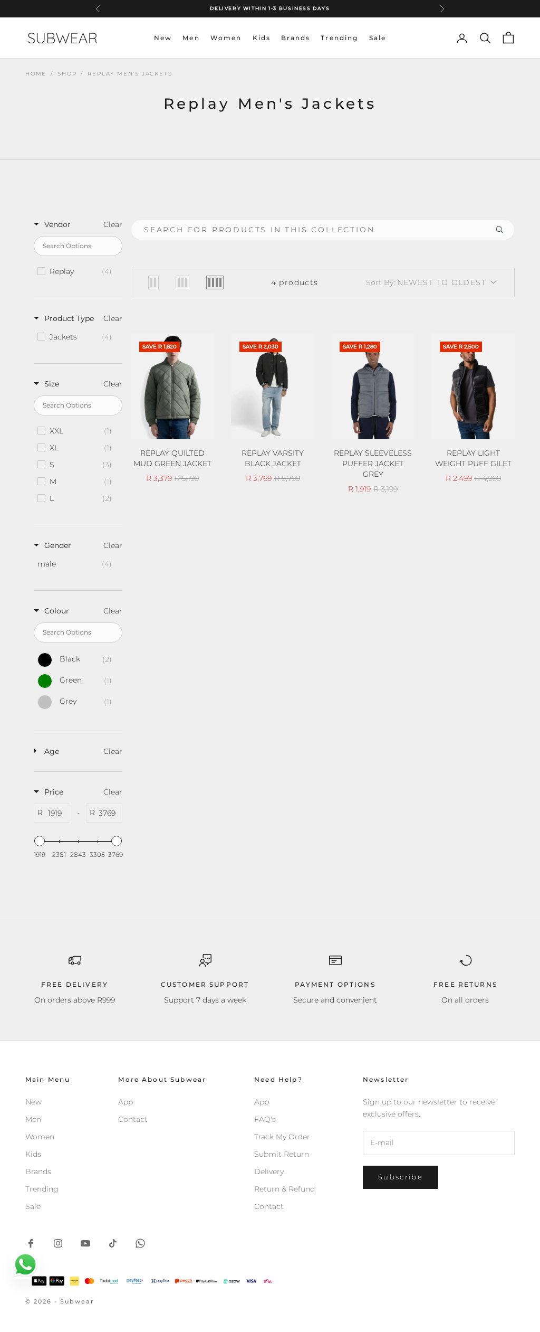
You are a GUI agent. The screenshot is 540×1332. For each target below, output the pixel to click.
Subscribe (400, 1177)
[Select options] (199, 429)
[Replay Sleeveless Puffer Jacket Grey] (372, 386)
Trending (339, 38)
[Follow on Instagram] (58, 1243)
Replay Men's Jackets (130, 73)
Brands (295, 38)
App (125, 1102)
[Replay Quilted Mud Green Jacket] (172, 386)
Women (226, 38)
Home (35, 73)
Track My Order (282, 1136)
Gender (57, 545)
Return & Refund (284, 1189)
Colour (56, 611)
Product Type (69, 318)
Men (190, 38)
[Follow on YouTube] (85, 1243)
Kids (262, 38)
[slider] (39, 841)
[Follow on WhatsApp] (140, 1243)
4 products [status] (295, 282)
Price (53, 792)
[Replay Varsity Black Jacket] (272, 386)
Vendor (57, 224)
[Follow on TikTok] (113, 1243)
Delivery (269, 1171)
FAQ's (265, 1119)
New (163, 38)
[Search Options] (504, 229)
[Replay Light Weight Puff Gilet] (473, 386)
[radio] (153, 282)
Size (51, 384)
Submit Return (281, 1154)
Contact (133, 1119)
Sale (378, 38)
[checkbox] (77, 271)
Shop (66, 73)
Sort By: (426, 282)
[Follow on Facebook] (30, 1243)
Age (51, 751)
